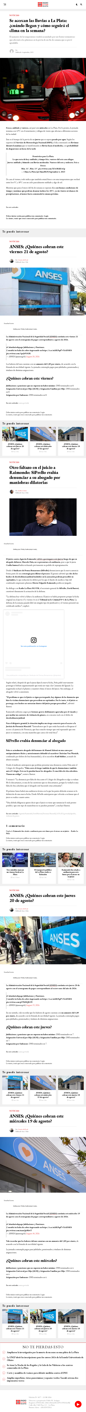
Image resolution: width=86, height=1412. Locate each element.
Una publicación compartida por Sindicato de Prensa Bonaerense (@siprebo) (33, 675)
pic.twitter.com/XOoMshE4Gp (51, 168)
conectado (30, 218)
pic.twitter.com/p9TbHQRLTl (19, 1002)
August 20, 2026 (33, 356)
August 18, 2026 (33, 1233)
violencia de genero (12, 816)
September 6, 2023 (57, 171)
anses (21, 403)
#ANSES (68, 350)
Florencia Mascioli (49, 814)
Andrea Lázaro (22, 491)
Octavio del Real (23, 260)
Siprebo (73, 814)
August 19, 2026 (33, 1005)
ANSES (53, 336)
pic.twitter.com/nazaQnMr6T (19, 1230)
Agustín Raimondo (25, 814)
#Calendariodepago (14, 347)
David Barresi (37, 814)
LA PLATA (60, 814)
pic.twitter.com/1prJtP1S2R (18, 353)
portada (26, 403)
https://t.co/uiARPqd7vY (53, 350)
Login (46, 216)
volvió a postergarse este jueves (49, 559)
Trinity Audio (25, 329)
